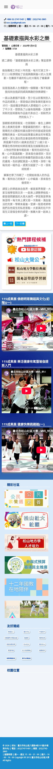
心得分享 (15, 46)
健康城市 (42, 650)
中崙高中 (42, 632)
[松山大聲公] (26, 260)
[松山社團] (26, 520)
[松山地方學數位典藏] (26, 270)
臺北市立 (26, 632)
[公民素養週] (26, 498)
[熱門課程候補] (26, 239)
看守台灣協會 (26, 658)
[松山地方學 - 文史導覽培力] (26, 543)
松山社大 (26, 644)
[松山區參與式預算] (26, 565)
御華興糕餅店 (11, 658)
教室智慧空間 (11, 644)
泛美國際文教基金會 (11, 638)
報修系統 (42, 638)
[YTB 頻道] (26, 249)
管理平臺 (11, 650)
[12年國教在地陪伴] (26, 587)
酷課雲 (26, 638)
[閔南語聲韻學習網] (26, 280)
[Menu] (6, 7)
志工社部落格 (26, 650)
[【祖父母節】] (26, 609)
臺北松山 (42, 644)
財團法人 (11, 632)
